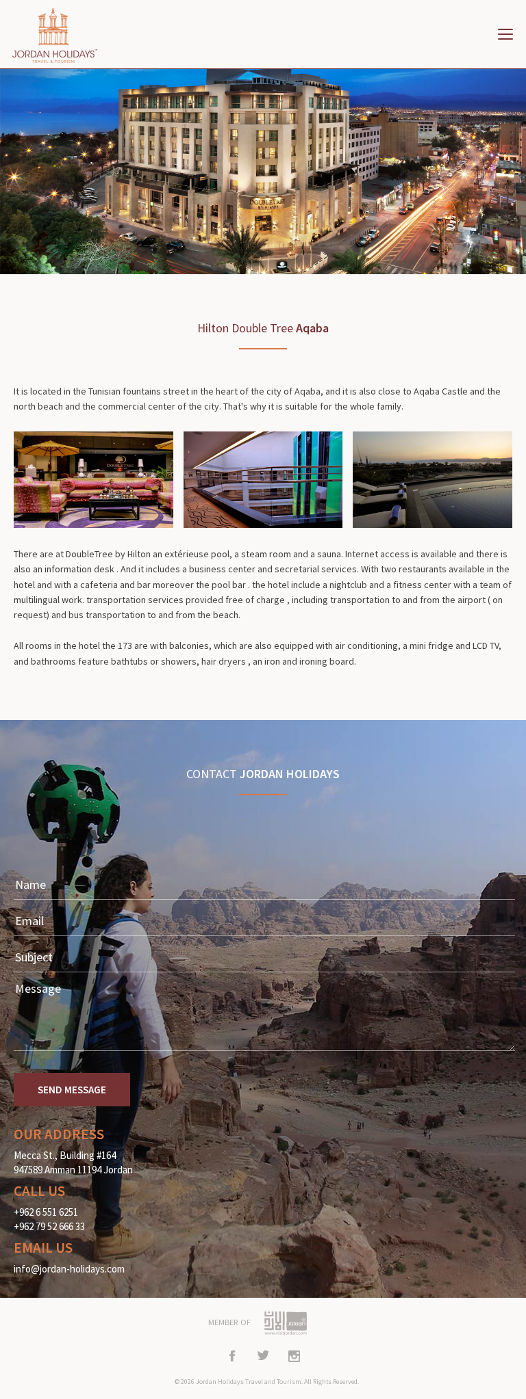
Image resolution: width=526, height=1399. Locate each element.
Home (61, 35)
